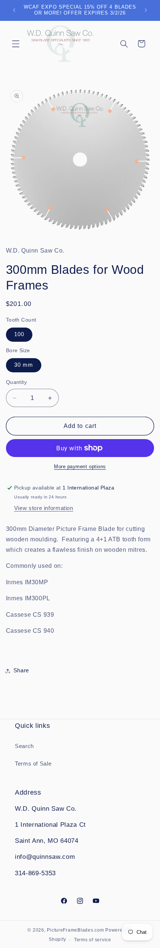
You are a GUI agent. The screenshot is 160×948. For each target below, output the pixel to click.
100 (19, 334)
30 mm (23, 365)
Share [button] (21, 670)
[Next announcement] (146, 10)
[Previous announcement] (14, 10)
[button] (15, 43)
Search (24, 746)
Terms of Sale (33, 764)
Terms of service (92, 940)
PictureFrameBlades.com (75, 930)
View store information (43, 508)
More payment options (80, 466)
